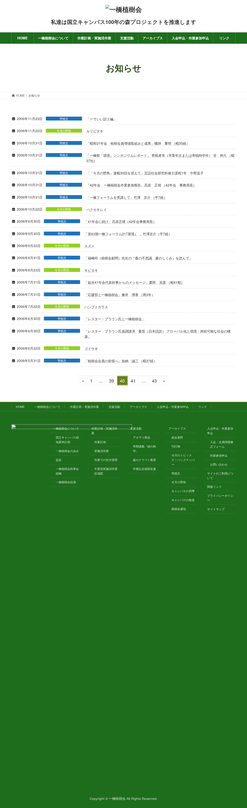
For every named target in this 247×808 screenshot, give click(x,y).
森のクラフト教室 (144, 460)
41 (133, 381)
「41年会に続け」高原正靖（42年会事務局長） (120, 221)
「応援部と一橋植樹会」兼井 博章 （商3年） (119, 294)
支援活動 (114, 406)
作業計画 (100, 442)
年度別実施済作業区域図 (105, 470)
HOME (20, 406)
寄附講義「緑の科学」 (144, 448)
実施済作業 (101, 451)
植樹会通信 (179, 508)
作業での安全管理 (105, 460)
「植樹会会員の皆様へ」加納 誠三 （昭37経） (120, 360)
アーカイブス (138, 406)
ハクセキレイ (96, 209)
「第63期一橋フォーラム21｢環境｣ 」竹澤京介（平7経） (128, 233)
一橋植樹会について (47, 406)
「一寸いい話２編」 (101, 118)
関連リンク (214, 486)
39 (111, 381)
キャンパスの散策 (183, 500)
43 (154, 381)
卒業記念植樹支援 (144, 468)
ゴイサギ (91, 348)
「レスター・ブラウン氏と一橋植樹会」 (114, 318)
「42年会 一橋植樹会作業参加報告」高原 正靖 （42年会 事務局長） (141, 185)
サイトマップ (216, 509)
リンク (202, 406)
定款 (59, 460)
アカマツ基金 (141, 437)
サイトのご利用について (220, 475)
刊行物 (176, 446)
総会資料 (177, 437)
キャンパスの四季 (183, 491)
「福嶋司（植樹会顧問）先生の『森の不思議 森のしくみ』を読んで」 (138, 257)
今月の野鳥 (64, 131)
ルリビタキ (94, 130)
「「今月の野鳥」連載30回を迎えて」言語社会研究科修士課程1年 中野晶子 (145, 172)
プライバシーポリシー (220, 497)
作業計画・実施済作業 (84, 406)
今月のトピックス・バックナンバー (183, 459)
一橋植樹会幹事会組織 (67, 470)
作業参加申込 (218, 455)
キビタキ (91, 270)
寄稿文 (64, 118)
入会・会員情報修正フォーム (221, 444)
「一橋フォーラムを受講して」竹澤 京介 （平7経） (126, 197)
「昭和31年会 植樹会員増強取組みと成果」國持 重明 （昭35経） (138, 143)
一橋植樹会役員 (66, 482)
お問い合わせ (218, 464)
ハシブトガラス (96, 306)
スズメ (89, 245)
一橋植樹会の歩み (67, 451)
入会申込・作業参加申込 (173, 406)
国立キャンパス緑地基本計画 (67, 439)
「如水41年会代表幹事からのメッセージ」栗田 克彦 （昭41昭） (134, 282)
